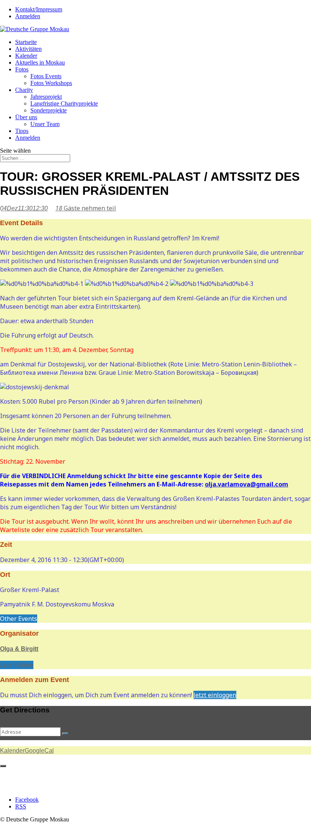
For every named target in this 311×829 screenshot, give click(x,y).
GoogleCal (39, 750)
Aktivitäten (28, 49)
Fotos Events (45, 76)
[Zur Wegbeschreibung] (65, 734)
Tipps (21, 131)
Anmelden (27, 16)
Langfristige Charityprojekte (64, 103)
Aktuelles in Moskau (40, 62)
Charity (24, 90)
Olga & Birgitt (19, 649)
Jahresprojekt (46, 96)
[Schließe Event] (3, 766)
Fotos (21, 69)
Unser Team (45, 124)
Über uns (26, 117)
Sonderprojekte (48, 110)
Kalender (26, 55)
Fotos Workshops (51, 83)
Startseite (26, 42)
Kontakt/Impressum (38, 9)
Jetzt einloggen (214, 695)
